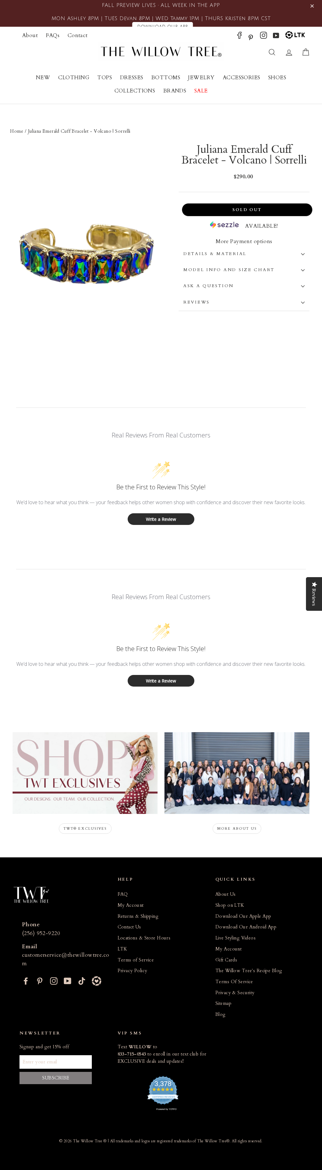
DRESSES (131, 77)
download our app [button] (162, 26)
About (30, 35)
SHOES (277, 77)
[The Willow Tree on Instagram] (263, 37)
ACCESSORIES (241, 77)
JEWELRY (201, 77)
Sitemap (223, 1003)
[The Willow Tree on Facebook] (239, 37)
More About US (237, 828)
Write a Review (161, 519)
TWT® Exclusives (85, 828)
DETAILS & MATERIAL (215, 254)
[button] (313, 6)
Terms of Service (136, 960)
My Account (131, 905)
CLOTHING (73, 77)
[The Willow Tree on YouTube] (276, 37)
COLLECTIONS (134, 90)
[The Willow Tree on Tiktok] (82, 980)
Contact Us (129, 927)
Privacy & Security (235, 993)
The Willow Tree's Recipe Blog (248, 971)
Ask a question (208, 286)
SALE (201, 90)
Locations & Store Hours (144, 938)
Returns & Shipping (138, 916)
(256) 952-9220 (41, 933)
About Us (225, 894)
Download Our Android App (245, 927)
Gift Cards (226, 960)
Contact (78, 35)
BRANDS (174, 90)
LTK (122, 949)
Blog (220, 1014)
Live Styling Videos (235, 938)
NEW (43, 77)
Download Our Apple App (243, 916)
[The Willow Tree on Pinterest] (250, 37)
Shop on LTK (229, 905)
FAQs (53, 35)
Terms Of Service (234, 982)
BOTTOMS (165, 77)
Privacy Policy (132, 971)
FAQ (123, 894)
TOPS (104, 77)
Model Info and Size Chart (229, 270)
